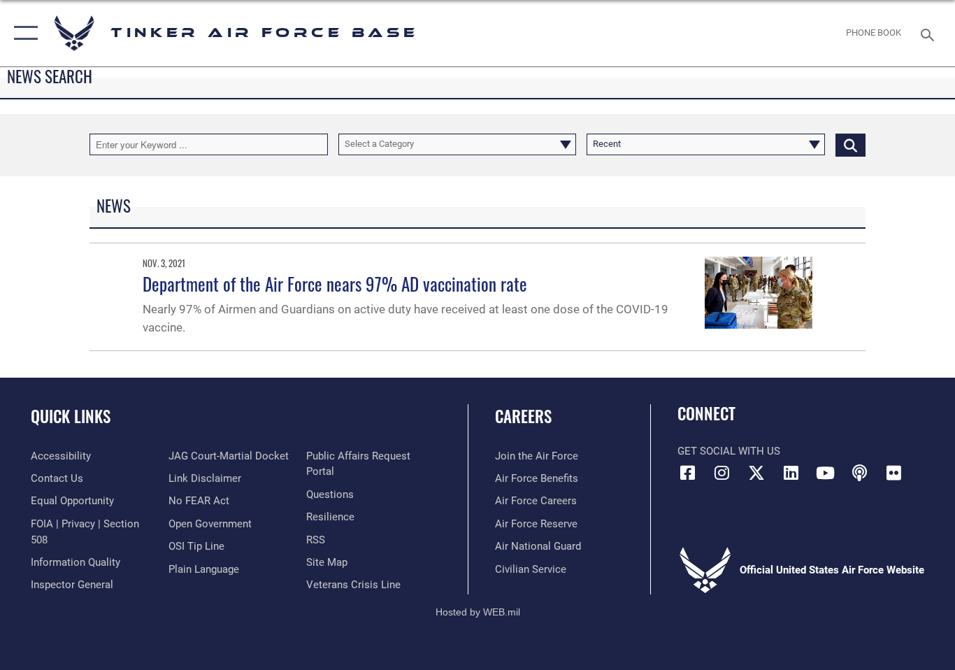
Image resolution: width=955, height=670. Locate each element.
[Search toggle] (930, 33)
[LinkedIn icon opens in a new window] (790, 472)
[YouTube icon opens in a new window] (824, 472)
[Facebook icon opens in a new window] (687, 472)
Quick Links (70, 416)
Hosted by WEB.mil (478, 612)
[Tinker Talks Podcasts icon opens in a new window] (859, 472)
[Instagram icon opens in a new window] (722, 472)
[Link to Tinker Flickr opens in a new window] (893, 472)
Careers (523, 416)
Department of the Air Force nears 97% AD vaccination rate (335, 284)
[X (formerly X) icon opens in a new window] (756, 472)
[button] (22, 33)
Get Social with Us (728, 451)
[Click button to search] (850, 144)
